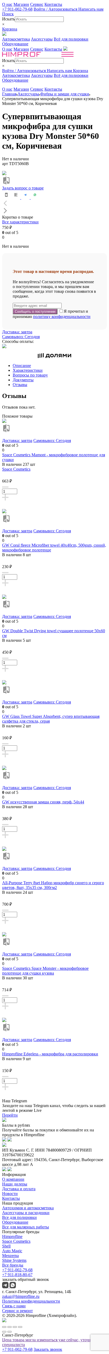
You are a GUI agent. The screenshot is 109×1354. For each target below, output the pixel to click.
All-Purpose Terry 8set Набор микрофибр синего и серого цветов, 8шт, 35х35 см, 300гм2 (53, 885)
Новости (10, 1193)
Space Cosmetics (16, 469)
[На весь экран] (15, 1327)
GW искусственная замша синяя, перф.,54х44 (43, 802)
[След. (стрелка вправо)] (9, 1332)
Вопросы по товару (30, 375)
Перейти (10, 1115)
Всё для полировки (71, 39)
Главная (9, 94)
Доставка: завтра (17, 332)
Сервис (36, 4)
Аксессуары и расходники (25, 1212)
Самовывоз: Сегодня (21, 336)
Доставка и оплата (18, 1189)
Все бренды (12, 1265)
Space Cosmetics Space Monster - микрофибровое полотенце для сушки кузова (45, 970)
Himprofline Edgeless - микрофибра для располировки (50, 1054)
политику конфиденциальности (61, 316)
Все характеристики (20, 222)
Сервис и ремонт (17, 1310)
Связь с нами (14, 1306)
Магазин (21, 4)
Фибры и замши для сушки (64, 94)
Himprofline (12, 1236)
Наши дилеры (14, 1184)
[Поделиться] (9, 1327)
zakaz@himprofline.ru (20, 1296)
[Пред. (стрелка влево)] (4, 1332)
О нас (7, 4)
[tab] (60, 365)
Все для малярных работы (25, 1227)
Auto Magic (12, 1251)
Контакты (53, 4)
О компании (13, 1179)
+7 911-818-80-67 (17, 1274)
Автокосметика (16, 39)
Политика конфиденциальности (31, 1301)
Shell (6, 1246)
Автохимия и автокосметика (28, 1208)
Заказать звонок (48, 1349)
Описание (22, 365)
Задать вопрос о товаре (23, 188)
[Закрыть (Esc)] (4, 1327)
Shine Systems (14, 1260)
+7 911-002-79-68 (17, 9)
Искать (8, 19)
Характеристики (28, 370)
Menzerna (10, 1255)
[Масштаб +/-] (20, 1327)
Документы (23, 380)
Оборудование (15, 44)
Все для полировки (19, 1217)
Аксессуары (42, 39)
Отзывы (20, 384)
